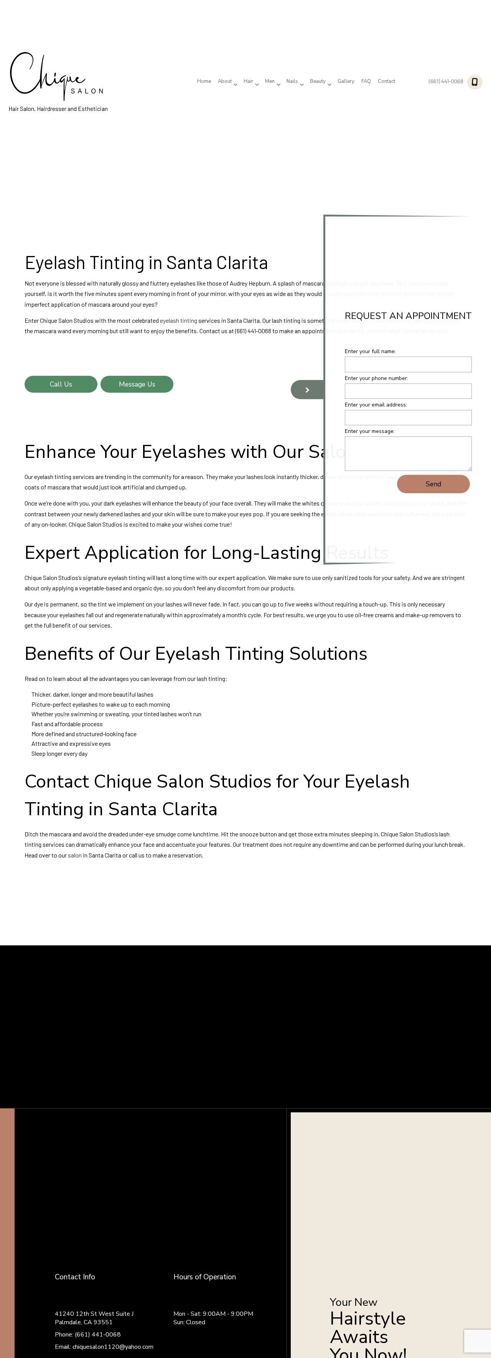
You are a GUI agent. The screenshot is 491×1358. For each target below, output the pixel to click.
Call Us (61, 384)
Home (204, 81)
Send (433, 485)
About (225, 81)
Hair (248, 81)
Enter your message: (370, 432)
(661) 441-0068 (446, 81)
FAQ (366, 81)
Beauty (318, 81)
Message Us (137, 384)
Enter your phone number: (376, 379)
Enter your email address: (376, 406)
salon (75, 855)
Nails (292, 81)
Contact (386, 81)
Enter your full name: (370, 352)
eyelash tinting (178, 320)
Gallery (346, 81)
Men (270, 81)
